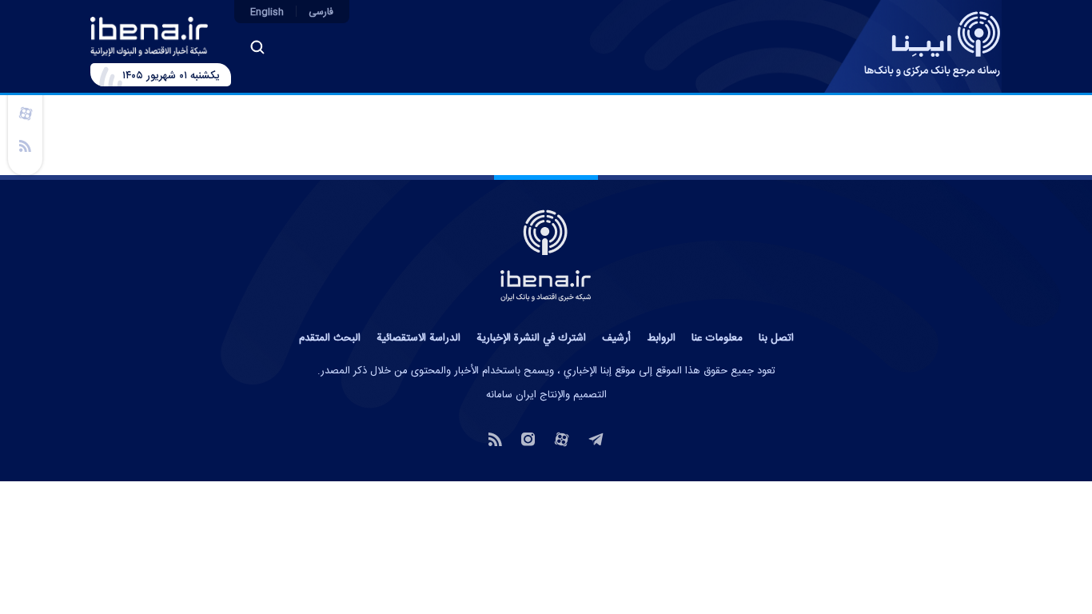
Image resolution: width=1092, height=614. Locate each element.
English (267, 12)
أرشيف (616, 338)
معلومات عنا (717, 338)
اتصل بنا (776, 338)
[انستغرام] (528, 438)
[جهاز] (25, 113)
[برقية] (596, 438)
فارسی (321, 12)
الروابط (661, 338)
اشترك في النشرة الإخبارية (531, 338)
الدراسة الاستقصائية (418, 338)
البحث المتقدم (330, 338)
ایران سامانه (511, 395)
